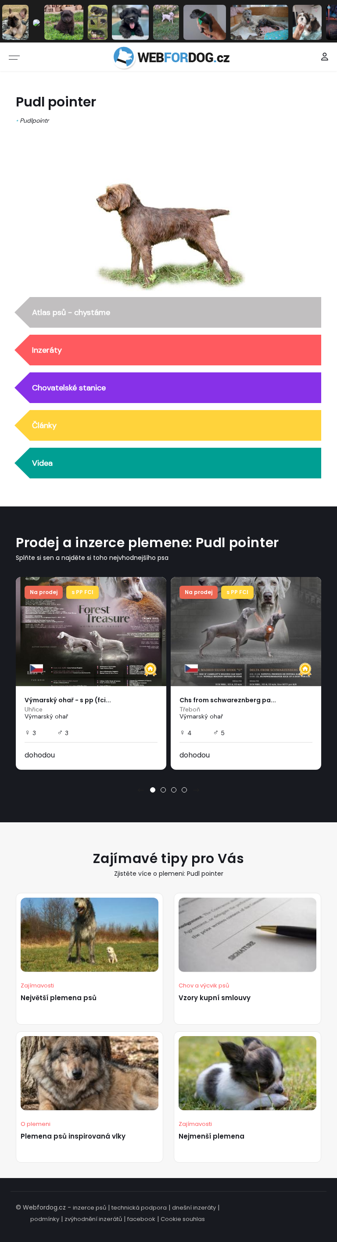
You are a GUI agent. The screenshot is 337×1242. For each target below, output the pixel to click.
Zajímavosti (37, 985)
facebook (141, 1219)
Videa (42, 463)
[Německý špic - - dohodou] (63, 22)
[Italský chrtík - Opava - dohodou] (166, 22)
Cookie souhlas (183, 1219)
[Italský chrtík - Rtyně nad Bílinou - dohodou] (204, 22)
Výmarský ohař (46, 716)
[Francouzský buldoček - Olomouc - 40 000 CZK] (15, 22)
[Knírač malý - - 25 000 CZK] (98, 22)
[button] (152, 790)
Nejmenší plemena (211, 1136)
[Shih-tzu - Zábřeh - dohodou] (307, 22)
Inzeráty (47, 350)
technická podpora (139, 1207)
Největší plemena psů (59, 997)
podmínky (44, 1219)
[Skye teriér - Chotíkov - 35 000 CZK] (130, 22)
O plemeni (35, 1124)
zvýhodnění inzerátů (93, 1219)
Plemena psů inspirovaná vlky (73, 1136)
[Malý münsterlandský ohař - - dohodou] (36, 22)
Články (44, 425)
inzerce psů (89, 1207)
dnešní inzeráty (194, 1207)
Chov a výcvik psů (204, 985)
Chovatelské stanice (69, 387)
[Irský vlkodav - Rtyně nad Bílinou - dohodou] (259, 22)
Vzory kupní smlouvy (215, 997)
